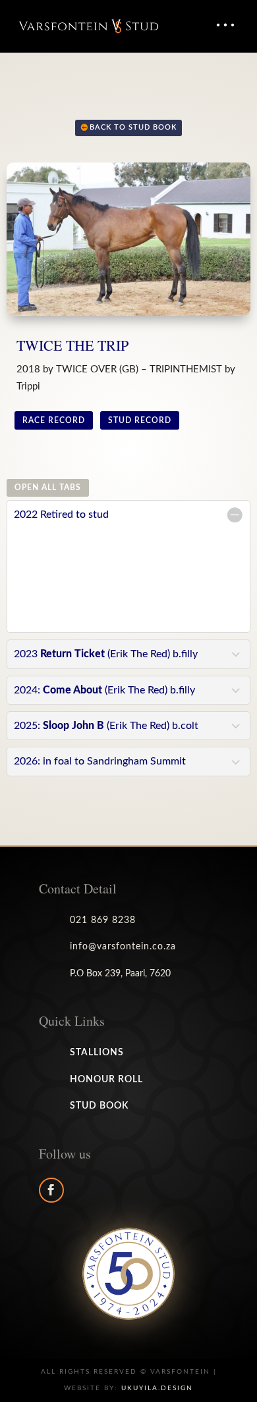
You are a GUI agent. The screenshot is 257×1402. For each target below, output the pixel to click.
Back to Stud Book (133, 127)
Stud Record (139, 420)
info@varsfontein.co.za (123, 946)
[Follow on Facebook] (51, 1190)
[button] (224, 25)
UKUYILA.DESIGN (157, 1388)
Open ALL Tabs (47, 487)
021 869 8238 (103, 920)
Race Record (53, 420)
